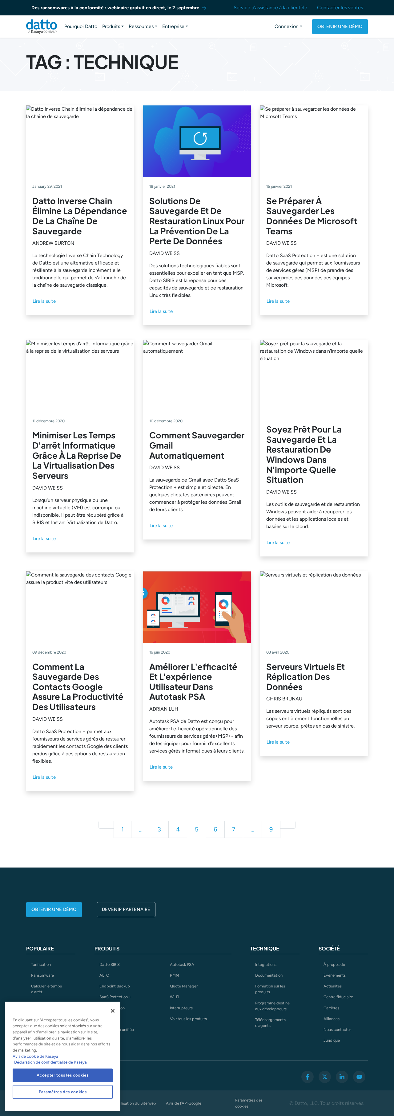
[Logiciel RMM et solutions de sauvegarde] (41, 26)
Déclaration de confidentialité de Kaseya (50, 1062)
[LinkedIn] (342, 1076)
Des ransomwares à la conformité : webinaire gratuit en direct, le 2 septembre (115, 7)
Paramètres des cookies (249, 1103)
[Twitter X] (324, 1076)
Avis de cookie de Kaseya (35, 1056)
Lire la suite (44, 301)
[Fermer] (112, 1011)
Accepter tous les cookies (62, 1075)
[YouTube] (359, 1076)
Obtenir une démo (340, 26)
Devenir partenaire (126, 909)
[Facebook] (307, 1076)
